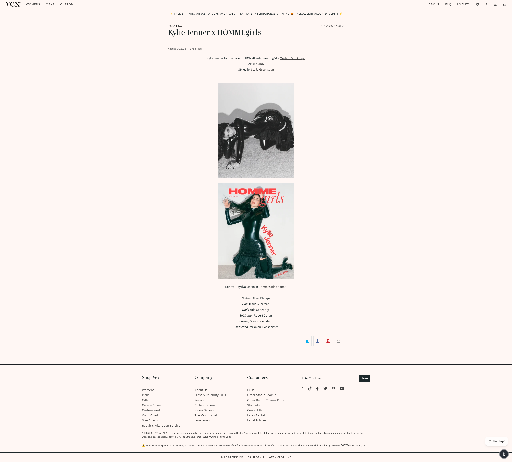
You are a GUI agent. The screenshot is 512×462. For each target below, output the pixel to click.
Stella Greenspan (262, 69)
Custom (67, 4)
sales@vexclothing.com (217, 436)
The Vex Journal (206, 415)
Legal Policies (256, 420)
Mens (50, 4)
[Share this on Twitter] (307, 341)
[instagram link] (301, 389)
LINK (261, 64)
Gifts (145, 400)
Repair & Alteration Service (161, 425)
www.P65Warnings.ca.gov (349, 445)
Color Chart (150, 415)
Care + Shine (151, 405)
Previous (328, 25)
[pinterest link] (333, 389)
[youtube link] (342, 389)
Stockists (253, 405)
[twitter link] (325, 389)
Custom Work (151, 410)
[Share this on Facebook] (317, 341)
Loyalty (463, 4)
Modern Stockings (292, 58)
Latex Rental (256, 415)
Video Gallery (204, 410)
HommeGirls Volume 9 (273, 287)
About (434, 4)
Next (338, 25)
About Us (201, 390)
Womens (33, 4)
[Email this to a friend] (338, 341)
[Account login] (495, 4)
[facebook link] (317, 389)
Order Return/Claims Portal (266, 400)
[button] (504, 454)
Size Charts (150, 420)
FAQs (250, 390)
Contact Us (254, 410)
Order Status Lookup (261, 395)
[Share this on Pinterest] (328, 341)
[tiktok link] (310, 389)
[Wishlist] (477, 4)
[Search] (486, 4)
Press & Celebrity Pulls (210, 395)
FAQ (448, 4)
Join (364, 378)
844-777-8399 (180, 436)
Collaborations (205, 405)
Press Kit (200, 400)
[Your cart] (504, 4)
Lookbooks (202, 420)
